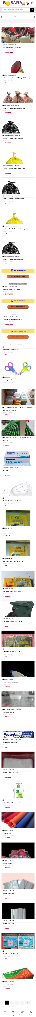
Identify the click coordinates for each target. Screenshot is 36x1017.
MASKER (5, 470)
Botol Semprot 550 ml (10, 682)
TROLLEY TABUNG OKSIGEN (12, 319)
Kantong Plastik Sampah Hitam (13, 138)
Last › (28, 1002)
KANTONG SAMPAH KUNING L (12, 561)
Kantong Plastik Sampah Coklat (13, 108)
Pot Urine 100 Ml (8, 712)
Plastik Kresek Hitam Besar (11, 954)
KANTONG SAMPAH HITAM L (12, 652)
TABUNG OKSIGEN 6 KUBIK (11, 289)
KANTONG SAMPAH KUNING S (12, 591)
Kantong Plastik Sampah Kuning (13, 168)
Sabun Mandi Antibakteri (11, 803)
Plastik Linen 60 (8, 923)
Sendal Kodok (7, 863)
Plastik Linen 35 (8, 893)
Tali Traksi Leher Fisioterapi (12, 47)
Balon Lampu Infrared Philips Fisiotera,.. (16, 78)
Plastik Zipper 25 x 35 (10, 772)
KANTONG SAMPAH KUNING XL (13, 531)
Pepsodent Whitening (10, 742)
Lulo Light (6, 440)
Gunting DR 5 (7, 380)
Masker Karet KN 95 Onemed (12, 501)
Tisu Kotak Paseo (8, 984)
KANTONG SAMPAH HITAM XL (12, 621)
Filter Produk (18, 17)
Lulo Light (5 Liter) (9, 410)
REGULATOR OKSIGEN (10, 349)
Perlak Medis (6, 833)
